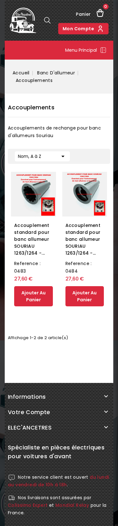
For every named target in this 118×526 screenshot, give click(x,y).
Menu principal (81, 50)
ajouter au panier (33, 296)
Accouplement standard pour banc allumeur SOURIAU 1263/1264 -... (31, 239)
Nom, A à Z (42, 156)
